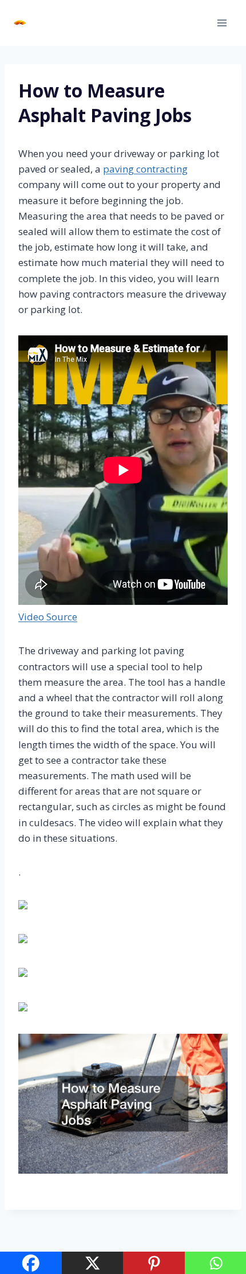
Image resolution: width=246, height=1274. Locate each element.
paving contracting (145, 168)
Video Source (47, 616)
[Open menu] (221, 23)
